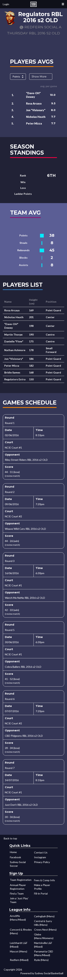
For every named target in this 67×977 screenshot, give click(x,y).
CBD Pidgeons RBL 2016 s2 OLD (24, 735)
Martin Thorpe (13, 334)
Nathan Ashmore (14, 350)
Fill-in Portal (41, 893)
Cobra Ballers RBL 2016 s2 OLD (23, 666)
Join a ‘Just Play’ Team (19, 900)
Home (13, 852)
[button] (63, 4)
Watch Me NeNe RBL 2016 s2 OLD (25, 597)
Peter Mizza (34, 123)
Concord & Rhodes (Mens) (21, 931)
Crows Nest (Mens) (45, 929)
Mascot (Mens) (18, 951)
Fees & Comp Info (44, 880)
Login (6, 4)
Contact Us (40, 852)
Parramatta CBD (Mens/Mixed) (43, 953)
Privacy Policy (42, 862)
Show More (39, 76)
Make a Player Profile (42, 886)
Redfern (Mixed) (19, 959)
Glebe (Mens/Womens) (43, 936)
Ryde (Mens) (41, 959)
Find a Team (17, 893)
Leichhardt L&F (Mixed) (18, 944)
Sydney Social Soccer (18, 863)
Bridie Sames (12, 372)
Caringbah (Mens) (44, 916)
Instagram (40, 857)
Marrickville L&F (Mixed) (43, 944)
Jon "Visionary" (35, 110)
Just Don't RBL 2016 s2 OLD (21, 804)
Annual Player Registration (18, 886)
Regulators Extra (14, 379)
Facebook (15, 857)
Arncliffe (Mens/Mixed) (18, 917)
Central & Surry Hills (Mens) (43, 922)
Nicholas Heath (35, 116)
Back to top (10, 838)
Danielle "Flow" (13, 341)
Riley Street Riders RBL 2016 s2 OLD (26, 459)
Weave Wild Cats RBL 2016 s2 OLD (25, 528)
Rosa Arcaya (34, 103)
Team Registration (20, 879)
